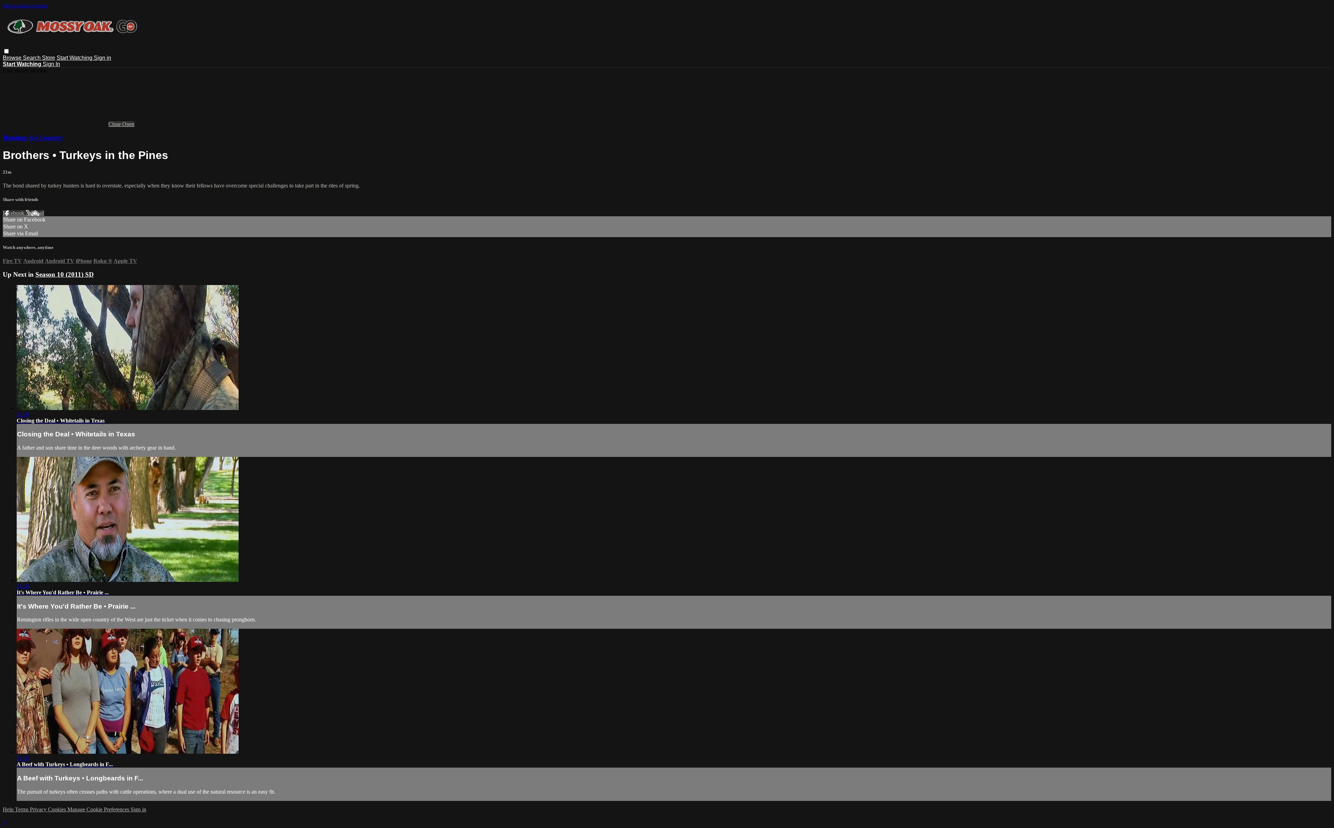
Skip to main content (25, 6)
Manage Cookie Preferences (99, 809)
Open (128, 124)
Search (32, 58)
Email (37, 213)
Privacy (39, 809)
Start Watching (75, 58)
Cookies (57, 809)
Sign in (102, 58)
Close (115, 124)
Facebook (14, 213)
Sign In (51, 64)
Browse (13, 58)
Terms (22, 809)
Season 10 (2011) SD (64, 274)
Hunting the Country (33, 137)
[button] (6, 51)
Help (9, 809)
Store (48, 58)
